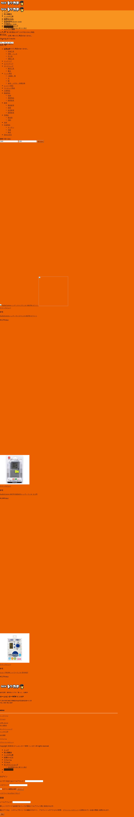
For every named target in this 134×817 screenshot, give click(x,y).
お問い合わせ (4, 723)
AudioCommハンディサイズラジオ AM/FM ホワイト (18, 316)
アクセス (7, 23)
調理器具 (11, 100)
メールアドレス (6, 802)
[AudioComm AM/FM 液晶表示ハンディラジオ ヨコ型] (14, 484)
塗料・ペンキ (12, 54)
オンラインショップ (11, 26)
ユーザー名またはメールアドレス (12, 781)
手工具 (10, 56)
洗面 (9, 130)
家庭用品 (7, 93)
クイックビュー (5, 308)
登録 (2, 814)
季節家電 (11, 105)
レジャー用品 (8, 85)
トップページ (4, 716)
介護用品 (7, 90)
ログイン (20, 789)
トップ (6, 11)
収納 (9, 95)
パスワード (4, 785)
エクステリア (8, 63)
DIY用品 (7, 49)
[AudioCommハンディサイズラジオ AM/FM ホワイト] (34, 305)
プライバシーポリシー (7, 742)
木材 (5, 122)
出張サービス (8, 18)
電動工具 (11, 58)
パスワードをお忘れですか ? (10, 793)
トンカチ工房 (8, 16)
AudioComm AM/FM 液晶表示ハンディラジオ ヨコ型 (18, 494)
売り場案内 (8, 14)
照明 (9, 108)
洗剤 (9, 120)
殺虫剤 (10, 117)
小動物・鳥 (12, 76)
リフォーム (8, 21)
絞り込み (40, 141)
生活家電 (11, 110)
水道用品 (7, 125)
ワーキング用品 (9, 88)
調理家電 (11, 112)
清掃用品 (11, 98)
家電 (5, 103)
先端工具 (11, 51)
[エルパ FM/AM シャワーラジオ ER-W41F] (14, 662)
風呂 (9, 132)
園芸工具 (11, 68)
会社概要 (2, 735)
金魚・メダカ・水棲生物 (16, 83)
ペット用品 (8, 73)
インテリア (8, 61)
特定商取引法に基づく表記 (17, 28)
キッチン (11, 127)
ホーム (2, 32)
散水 (9, 71)
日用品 (6, 115)
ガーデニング (8, 66)
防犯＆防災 (8, 134)
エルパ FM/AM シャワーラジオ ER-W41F (14, 672)
